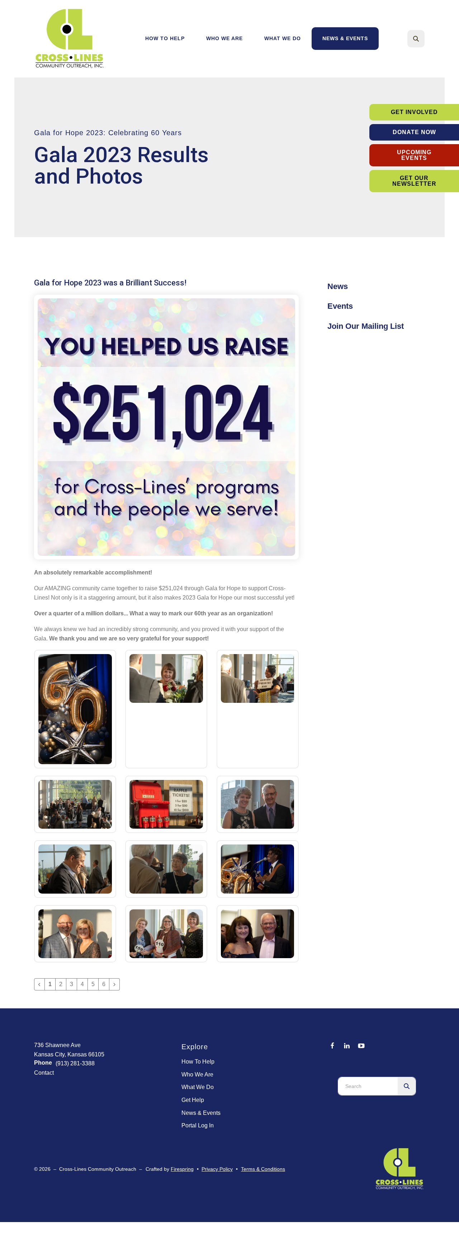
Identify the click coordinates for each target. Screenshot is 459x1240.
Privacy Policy (217, 1169)
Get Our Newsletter (414, 181)
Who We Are (224, 38)
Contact (44, 1073)
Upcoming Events (414, 155)
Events (340, 306)
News (337, 286)
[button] (416, 38)
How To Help (165, 38)
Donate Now (414, 132)
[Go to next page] (114, 984)
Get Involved (414, 112)
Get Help (192, 1100)
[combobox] (425, 38)
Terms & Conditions (263, 1169)
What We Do (282, 38)
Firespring (182, 1169)
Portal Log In (197, 1125)
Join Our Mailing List (365, 326)
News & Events (345, 38)
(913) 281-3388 (75, 1063)
